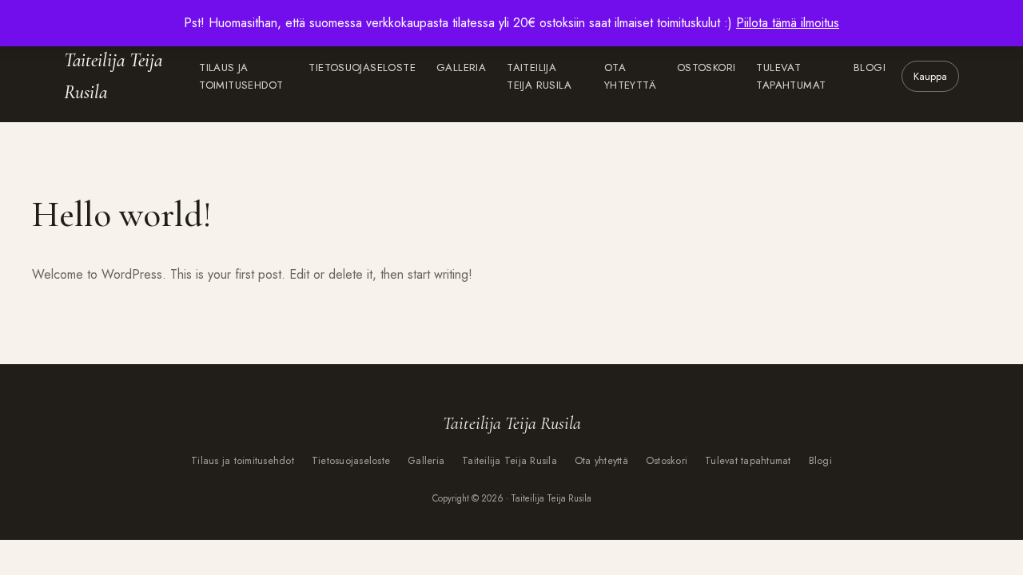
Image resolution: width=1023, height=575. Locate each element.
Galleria (461, 67)
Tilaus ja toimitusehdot (241, 76)
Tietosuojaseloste (362, 67)
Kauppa (930, 76)
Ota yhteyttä (630, 76)
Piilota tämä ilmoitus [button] (787, 23)
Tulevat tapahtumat (791, 76)
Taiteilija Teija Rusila (113, 76)
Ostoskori (706, 67)
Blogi (870, 67)
